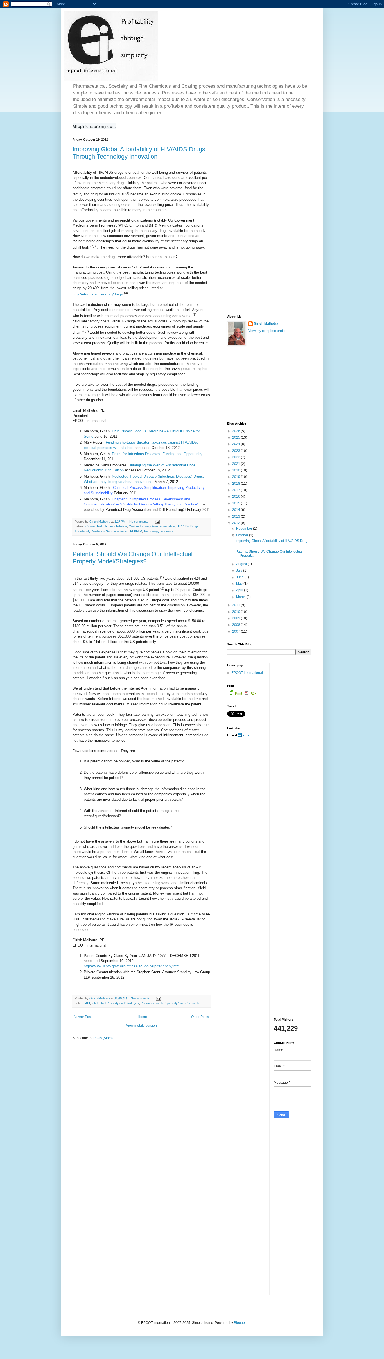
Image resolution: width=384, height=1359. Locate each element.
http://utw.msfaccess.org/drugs (98, 294)
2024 (236, 444)
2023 (236, 451)
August (242, 564)
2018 (236, 484)
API (87, 1003)
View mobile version (141, 1026)
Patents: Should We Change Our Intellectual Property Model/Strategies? (133, 557)
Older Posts (200, 1017)
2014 (236, 510)
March (241, 597)
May (239, 584)
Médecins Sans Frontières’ (110, 531)
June (240, 577)
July (239, 570)
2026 (236, 431)
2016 (236, 496)
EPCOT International (247, 673)
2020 (236, 470)
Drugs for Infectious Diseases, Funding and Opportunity (157, 454)
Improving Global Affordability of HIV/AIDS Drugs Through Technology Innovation (139, 153)
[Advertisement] (269, 222)
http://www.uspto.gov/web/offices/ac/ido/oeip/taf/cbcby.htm (132, 966)
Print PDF (245, 694)
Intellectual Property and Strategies (115, 1003)
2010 (236, 612)
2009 (236, 618)
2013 (236, 516)
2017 (236, 490)
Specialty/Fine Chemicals (182, 1003)
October (242, 535)
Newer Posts (83, 1017)
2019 (236, 477)
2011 (236, 605)
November (244, 528)
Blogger (240, 1323)
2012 (236, 523)
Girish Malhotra (266, 324)
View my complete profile (267, 331)
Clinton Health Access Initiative (106, 526)
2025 (236, 437)
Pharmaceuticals (152, 1003)
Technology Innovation (159, 531)
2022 (236, 457)
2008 (236, 625)
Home (142, 1017)
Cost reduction (139, 526)
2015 (236, 503)
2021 (236, 464)
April (240, 590)
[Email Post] (157, 521)
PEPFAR (136, 531)
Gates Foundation (162, 526)
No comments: (139, 521)
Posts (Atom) (103, 1038)
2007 (236, 631)
